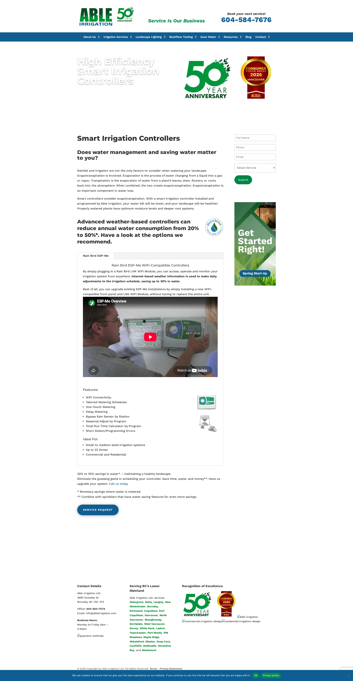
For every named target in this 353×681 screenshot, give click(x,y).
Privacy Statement (171, 668)
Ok (256, 675)
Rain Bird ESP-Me (95, 255)
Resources (231, 37)
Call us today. (118, 483)
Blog (248, 37)
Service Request (98, 509)
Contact (260, 37)
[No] (348, 675)
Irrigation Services (116, 37)
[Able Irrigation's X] (266, 668)
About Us (89, 37)
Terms (153, 668)
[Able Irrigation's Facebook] (258, 668)
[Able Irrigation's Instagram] (274, 668)
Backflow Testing (181, 37)
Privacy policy (271, 675)
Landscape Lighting (149, 37)
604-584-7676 (246, 20)
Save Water (208, 37)
